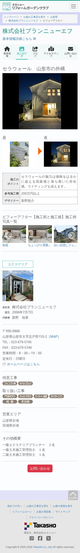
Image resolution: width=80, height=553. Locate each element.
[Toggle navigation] (73, 6)
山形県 (54, 17)
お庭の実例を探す (63, 506)
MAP (53, 336)
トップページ (11, 17)
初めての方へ (14, 506)
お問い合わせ (40, 468)
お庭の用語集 (43, 511)
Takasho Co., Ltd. (42, 547)
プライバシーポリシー (41, 517)
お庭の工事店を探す (34, 17)
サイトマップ (62, 511)
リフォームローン (22, 511)
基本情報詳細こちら (17, 38)
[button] (8, 235)
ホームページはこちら (23, 364)
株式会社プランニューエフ (23, 20)
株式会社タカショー (45, 532)
